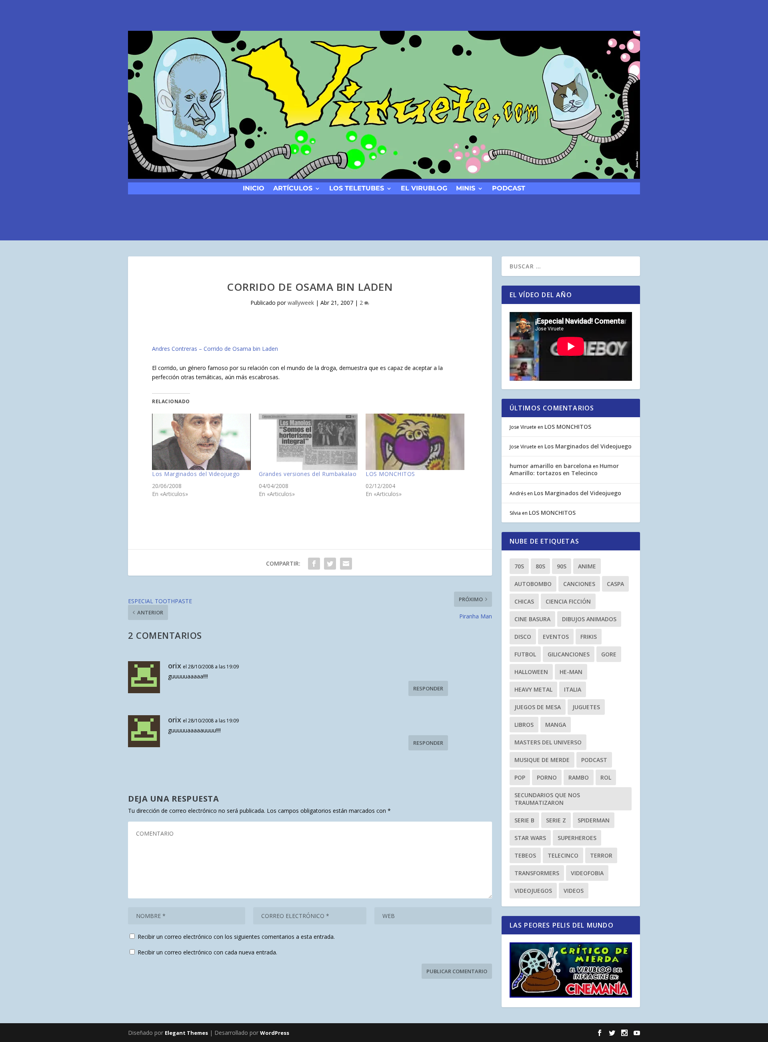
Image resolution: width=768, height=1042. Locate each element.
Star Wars (530, 838)
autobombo (533, 584)
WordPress (274, 1032)
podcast (508, 187)
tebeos (525, 855)
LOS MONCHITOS (390, 474)
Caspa (615, 584)
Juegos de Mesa (537, 707)
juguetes (586, 707)
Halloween (531, 672)
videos (574, 890)
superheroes (577, 838)
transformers (536, 873)
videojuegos (533, 890)
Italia (572, 689)
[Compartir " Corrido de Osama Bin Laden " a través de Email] (346, 564)
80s (540, 566)
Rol (605, 777)
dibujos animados (589, 619)
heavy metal (533, 689)
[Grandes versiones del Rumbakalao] (308, 442)
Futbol (525, 654)
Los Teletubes (356, 187)
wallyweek (301, 302)
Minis (465, 187)
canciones (579, 584)
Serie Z (556, 820)
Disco (522, 636)
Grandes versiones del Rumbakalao (307, 474)
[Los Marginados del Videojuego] (201, 442)
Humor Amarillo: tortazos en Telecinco (564, 469)
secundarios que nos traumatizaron (547, 798)
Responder (428, 688)
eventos (556, 636)
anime (587, 566)
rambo (578, 777)
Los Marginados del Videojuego (196, 474)
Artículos (292, 187)
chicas (524, 601)
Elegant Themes (186, 1032)
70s (519, 566)
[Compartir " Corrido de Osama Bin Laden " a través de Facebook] (314, 564)
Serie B (524, 820)
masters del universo (548, 742)
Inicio (253, 187)
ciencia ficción (568, 601)
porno (547, 777)
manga (555, 724)
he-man (571, 672)
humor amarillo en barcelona (551, 466)
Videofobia (587, 873)
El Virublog (424, 187)
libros (524, 724)
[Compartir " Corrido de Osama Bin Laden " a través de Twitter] (330, 564)
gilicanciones (569, 654)
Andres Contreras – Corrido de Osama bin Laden (215, 348)
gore (608, 654)
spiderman (594, 820)
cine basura (532, 619)
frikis (588, 636)
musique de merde (542, 760)
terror (601, 855)
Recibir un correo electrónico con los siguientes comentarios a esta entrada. (236, 936)
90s (561, 566)
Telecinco (563, 855)
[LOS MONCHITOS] (415, 442)
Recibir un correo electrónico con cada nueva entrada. (207, 952)
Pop (519, 777)
